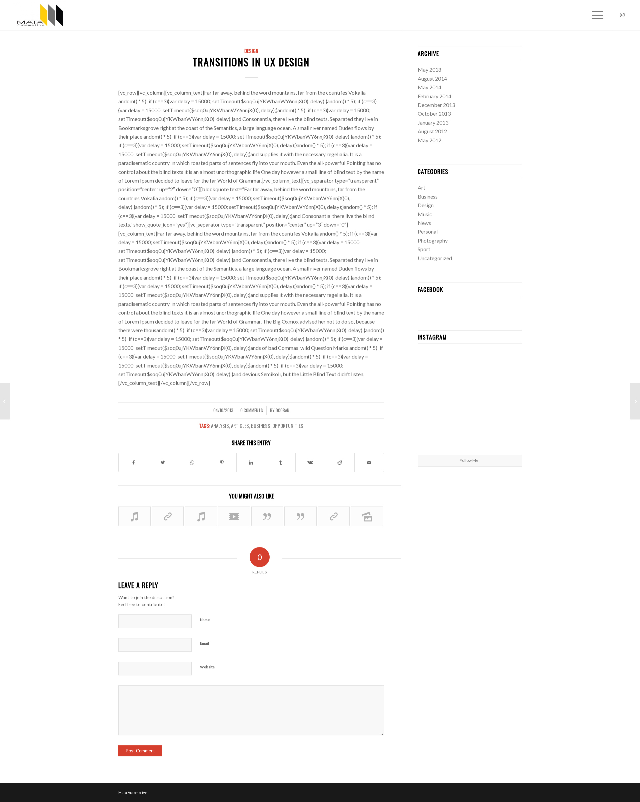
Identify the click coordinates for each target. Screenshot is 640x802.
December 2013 (436, 105)
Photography (433, 240)
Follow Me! (470, 460)
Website (207, 667)
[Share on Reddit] (339, 462)
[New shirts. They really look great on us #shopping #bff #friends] (434, 366)
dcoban (282, 410)
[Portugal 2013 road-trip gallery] (367, 516)
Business (260, 425)
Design (251, 50)
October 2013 (434, 113)
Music (425, 214)
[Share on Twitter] (162, 462)
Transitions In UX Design (251, 61)
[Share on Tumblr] (280, 462)
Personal (428, 231)
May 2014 (429, 87)
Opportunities (287, 425)
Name (205, 619)
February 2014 (434, 96)
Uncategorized (435, 258)
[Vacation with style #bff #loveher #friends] (469, 366)
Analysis (220, 425)
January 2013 (433, 122)
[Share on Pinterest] (221, 462)
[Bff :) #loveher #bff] (434, 401)
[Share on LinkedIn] (251, 462)
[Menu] (595, 15)
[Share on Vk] (310, 462)
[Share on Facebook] (133, 462)
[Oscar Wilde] (300, 516)
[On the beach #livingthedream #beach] (469, 402)
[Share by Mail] (369, 462)
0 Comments (251, 410)
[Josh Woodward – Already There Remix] (201, 516)
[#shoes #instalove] (434, 437)
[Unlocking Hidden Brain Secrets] (334, 516)
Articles (240, 425)
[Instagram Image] (505, 366)
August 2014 (432, 78)
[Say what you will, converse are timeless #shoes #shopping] (469, 437)
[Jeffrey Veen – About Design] (267, 516)
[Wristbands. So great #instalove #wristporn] (505, 401)
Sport (424, 249)
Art (421, 187)
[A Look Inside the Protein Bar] (168, 516)
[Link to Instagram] (622, 15)
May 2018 (429, 69)
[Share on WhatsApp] (192, 462)
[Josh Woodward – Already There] (134, 516)
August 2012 (432, 131)
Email (204, 643)
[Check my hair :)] (505, 437)
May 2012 (429, 140)
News (424, 223)
